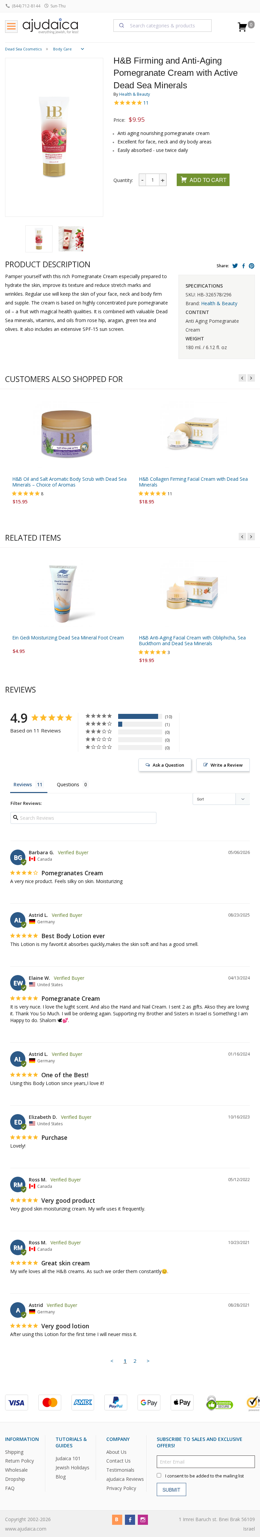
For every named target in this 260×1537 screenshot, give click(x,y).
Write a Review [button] (227, 765)
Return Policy (19, 1460)
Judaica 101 (68, 1458)
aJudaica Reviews (125, 1479)
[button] (38, 238)
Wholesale (16, 1470)
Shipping (14, 1451)
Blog (61, 1476)
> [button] (148, 1360)
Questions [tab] (68, 784)
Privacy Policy (121, 1488)
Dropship (15, 1479)
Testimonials (120, 1470)
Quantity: (123, 180)
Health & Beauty (134, 94)
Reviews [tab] (23, 784)
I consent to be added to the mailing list (204, 1476)
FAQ (10, 1488)
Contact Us (118, 1460)
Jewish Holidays (72, 1467)
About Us (116, 1451)
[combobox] (162, 25)
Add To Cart (208, 180)
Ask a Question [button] (168, 765)
